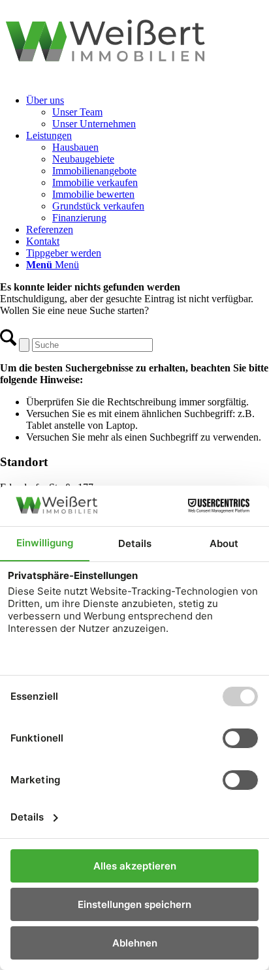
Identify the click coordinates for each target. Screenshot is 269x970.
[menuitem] (147, 112)
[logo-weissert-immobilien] (134, 78)
